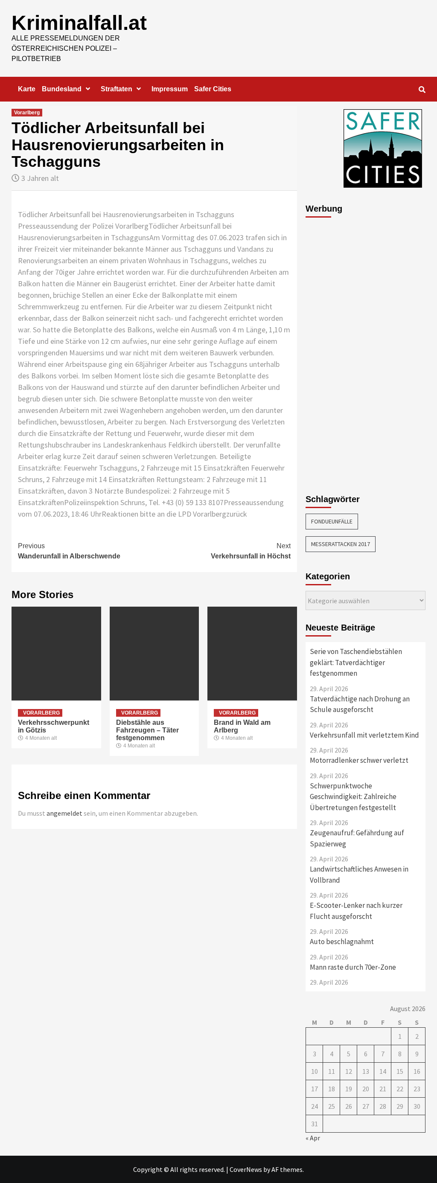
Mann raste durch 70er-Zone (353, 967)
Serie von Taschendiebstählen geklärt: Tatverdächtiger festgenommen (356, 662)
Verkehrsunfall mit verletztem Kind (364, 735)
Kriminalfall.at (79, 23)
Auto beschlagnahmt (342, 941)
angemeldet (64, 813)
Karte (26, 89)
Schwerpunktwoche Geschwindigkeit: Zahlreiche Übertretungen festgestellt (353, 796)
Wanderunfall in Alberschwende (69, 551)
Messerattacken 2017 (340, 544)
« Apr (313, 1138)
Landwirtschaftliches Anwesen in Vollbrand (359, 874)
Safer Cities (212, 89)
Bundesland (62, 89)
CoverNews (246, 1169)
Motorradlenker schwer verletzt (359, 760)
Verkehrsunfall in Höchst (251, 551)
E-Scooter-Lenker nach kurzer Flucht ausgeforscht (356, 911)
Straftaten (116, 89)
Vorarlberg (27, 113)
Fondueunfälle (332, 521)
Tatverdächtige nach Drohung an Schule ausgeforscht (360, 704)
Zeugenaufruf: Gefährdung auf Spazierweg (357, 838)
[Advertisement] (340, 351)
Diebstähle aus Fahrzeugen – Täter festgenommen (147, 730)
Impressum (169, 89)
